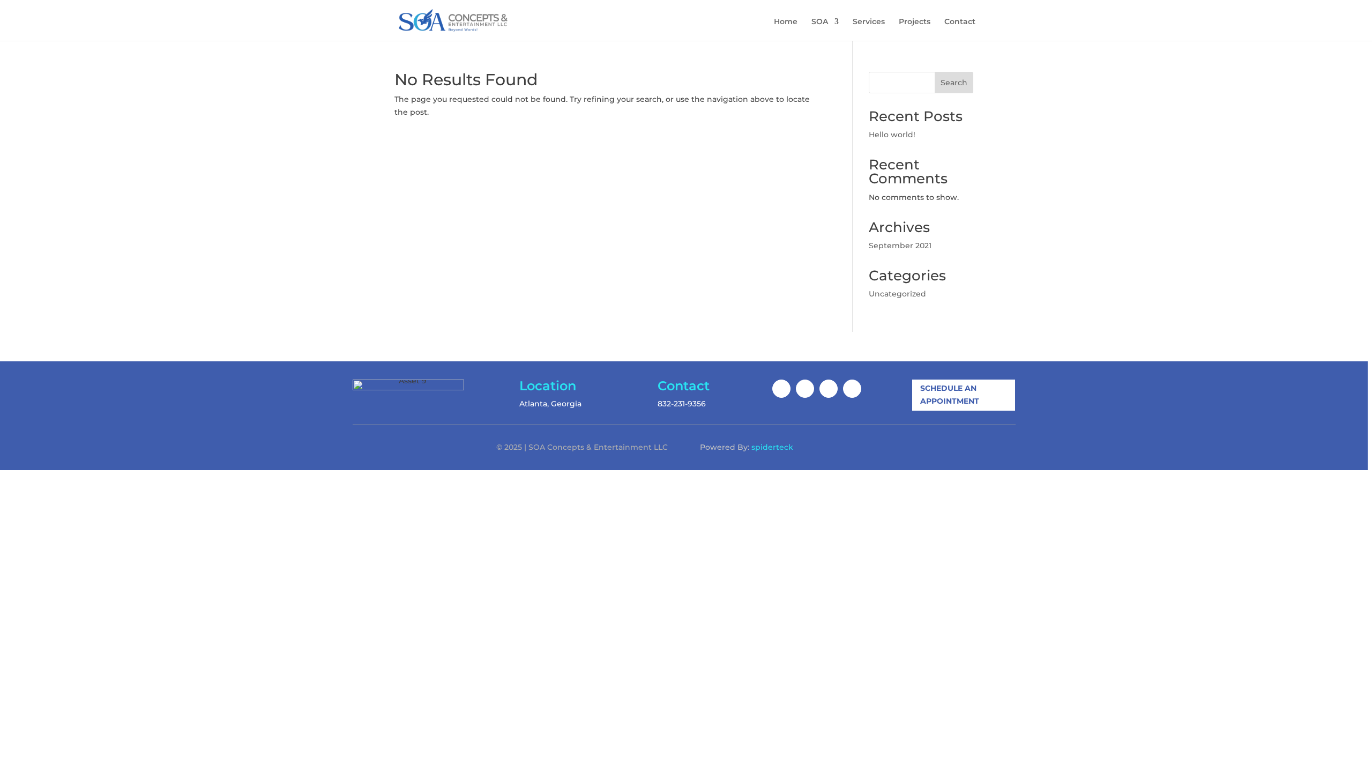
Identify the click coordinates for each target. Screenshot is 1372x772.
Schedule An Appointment (949, 394)
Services (869, 22)
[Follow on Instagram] (805, 389)
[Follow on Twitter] (828, 389)
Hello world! (892, 134)
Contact (959, 22)
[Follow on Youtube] (852, 389)
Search (954, 82)
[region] (686, 386)
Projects (914, 22)
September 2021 (900, 245)
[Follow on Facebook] (781, 389)
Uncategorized (897, 294)
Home (785, 22)
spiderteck (772, 447)
